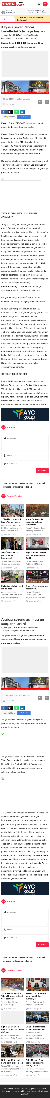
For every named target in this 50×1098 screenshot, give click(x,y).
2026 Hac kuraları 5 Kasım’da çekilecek (11, 520)
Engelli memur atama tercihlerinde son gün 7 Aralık (37, 555)
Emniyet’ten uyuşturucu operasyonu (37, 587)
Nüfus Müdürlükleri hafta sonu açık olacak (12, 1061)
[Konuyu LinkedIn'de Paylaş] (22, 112)
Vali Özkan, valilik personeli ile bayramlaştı (9, 555)
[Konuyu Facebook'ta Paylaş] (4, 112)
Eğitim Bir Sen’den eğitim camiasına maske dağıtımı (12, 1029)
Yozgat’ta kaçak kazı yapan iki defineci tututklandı (35, 522)
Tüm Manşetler (33, 35)
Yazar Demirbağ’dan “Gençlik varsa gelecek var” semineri (12, 996)
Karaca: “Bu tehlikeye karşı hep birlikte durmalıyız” (36, 996)
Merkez (24, 35)
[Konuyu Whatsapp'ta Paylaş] (16, 112)
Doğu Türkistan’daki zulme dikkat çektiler (35, 1028)
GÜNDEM (16, 35)
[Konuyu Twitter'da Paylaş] (10, 112)
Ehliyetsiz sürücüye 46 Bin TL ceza (12, 587)
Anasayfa (7, 35)
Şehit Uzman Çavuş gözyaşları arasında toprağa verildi (35, 1063)
